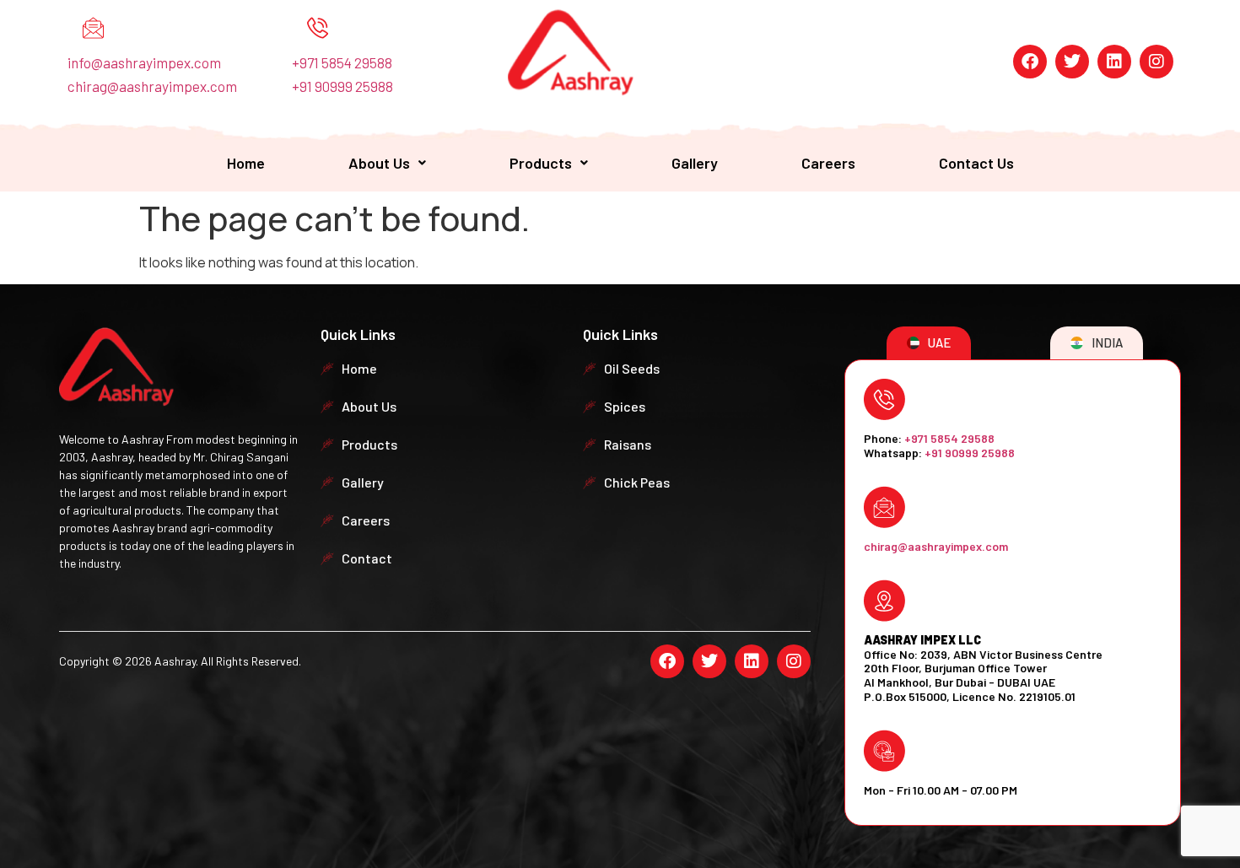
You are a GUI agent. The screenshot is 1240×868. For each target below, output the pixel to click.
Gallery (694, 162)
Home (246, 162)
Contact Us (976, 162)
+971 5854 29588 (342, 62)
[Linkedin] (1114, 61)
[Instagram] (1156, 61)
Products (540, 162)
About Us (379, 162)
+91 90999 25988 (342, 86)
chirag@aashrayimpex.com (152, 86)
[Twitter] (1072, 61)
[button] (387, 162)
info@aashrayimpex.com (144, 62)
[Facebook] (1030, 61)
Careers (828, 162)
